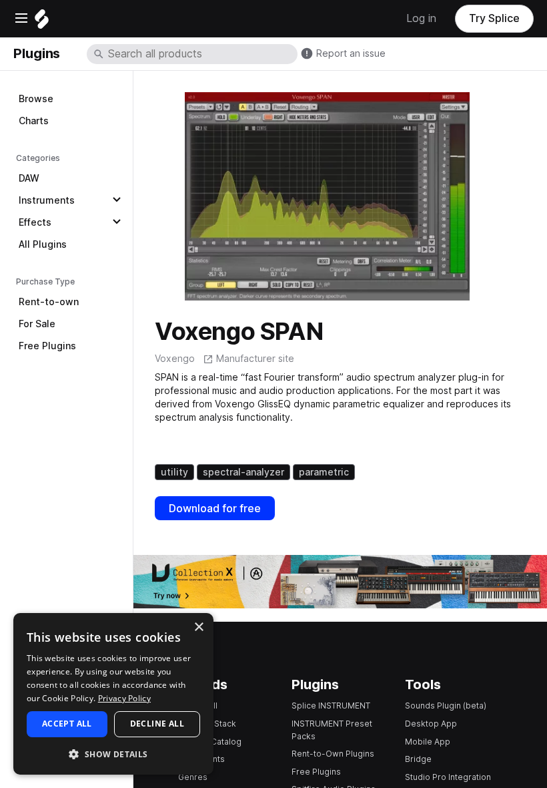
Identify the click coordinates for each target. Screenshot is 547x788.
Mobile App (427, 742)
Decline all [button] (157, 723)
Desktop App (431, 724)
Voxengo (175, 358)
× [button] (198, 627)
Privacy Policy (124, 698)
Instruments (47, 200)
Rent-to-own (49, 302)
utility (174, 472)
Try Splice (494, 18)
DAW (29, 178)
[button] (113, 753)
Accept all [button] (67, 723)
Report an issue (351, 53)
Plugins (36, 53)
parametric (324, 472)
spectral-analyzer (243, 472)
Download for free (215, 508)
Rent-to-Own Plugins (333, 754)
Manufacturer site (255, 358)
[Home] (42, 22)
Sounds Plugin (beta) (445, 706)
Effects (35, 222)
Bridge (418, 759)
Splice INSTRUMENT (331, 706)
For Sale (37, 324)
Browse (36, 98)
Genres (192, 777)
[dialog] (113, 694)
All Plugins (43, 244)
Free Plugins (47, 346)
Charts (34, 121)
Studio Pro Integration (448, 777)
